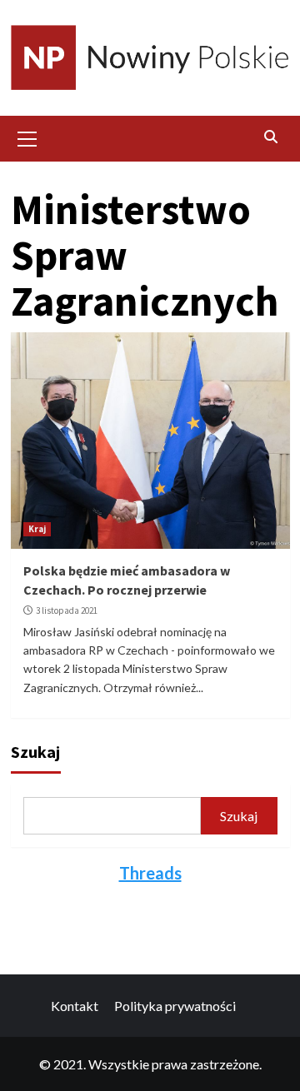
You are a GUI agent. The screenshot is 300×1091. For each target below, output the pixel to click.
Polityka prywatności (175, 1006)
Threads (150, 873)
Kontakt (74, 1006)
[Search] (271, 136)
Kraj (37, 529)
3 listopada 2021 (67, 610)
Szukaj (35, 751)
